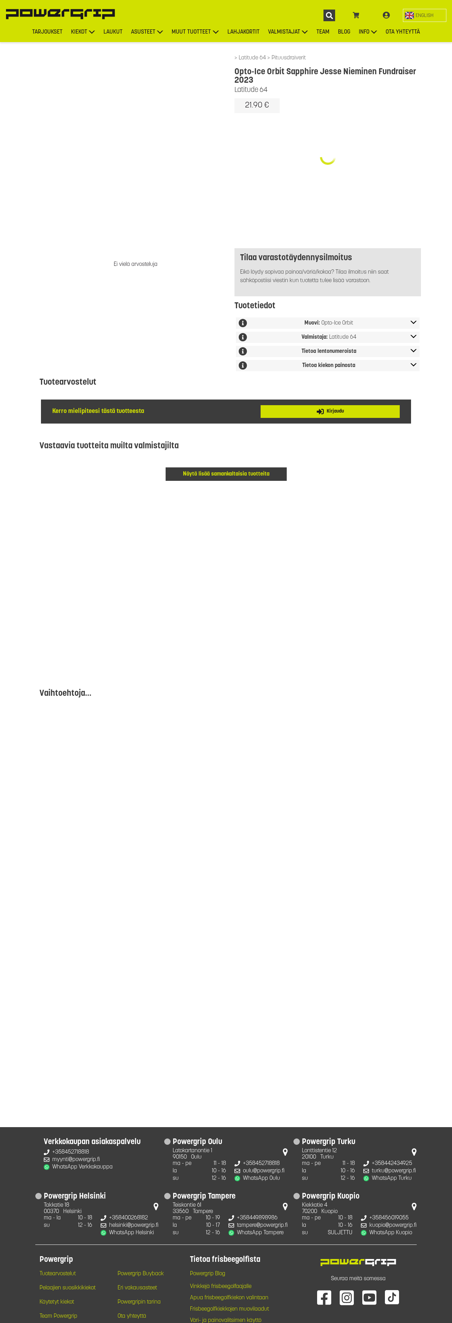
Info (364, 32)
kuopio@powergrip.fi (393, 1225)
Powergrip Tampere (204, 1197)
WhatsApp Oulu (261, 1178)
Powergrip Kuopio (330, 1197)
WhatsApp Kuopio (390, 1233)
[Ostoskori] (356, 15)
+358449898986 (257, 1218)
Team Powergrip (58, 1316)
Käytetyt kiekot (57, 1302)
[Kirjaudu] (386, 15)
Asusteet (143, 32)
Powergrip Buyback (141, 1274)
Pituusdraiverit (289, 58)
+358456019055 (389, 1218)
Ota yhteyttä (403, 32)
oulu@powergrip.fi (264, 1171)
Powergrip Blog (207, 1274)
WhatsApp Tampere (260, 1233)
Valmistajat (284, 32)
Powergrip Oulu (197, 1142)
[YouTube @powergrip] (369, 1297)
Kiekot (79, 32)
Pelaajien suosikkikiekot (68, 1288)
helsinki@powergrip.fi (134, 1225)
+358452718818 (70, 1152)
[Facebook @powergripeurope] (324, 1297)
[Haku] (329, 15)
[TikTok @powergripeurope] (392, 1297)
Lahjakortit (243, 32)
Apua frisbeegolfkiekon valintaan (229, 1298)
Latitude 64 (253, 58)
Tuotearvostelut (58, 1274)
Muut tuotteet (191, 32)
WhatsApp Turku (392, 1178)
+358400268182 (128, 1218)
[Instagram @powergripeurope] (347, 1297)
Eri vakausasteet (137, 1288)
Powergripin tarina (139, 1302)
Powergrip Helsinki (75, 1197)
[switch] (424, 15)
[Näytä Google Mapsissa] (285, 1153)
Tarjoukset (47, 32)
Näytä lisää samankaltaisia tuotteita (226, 474)
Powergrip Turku (328, 1142)
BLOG (344, 32)
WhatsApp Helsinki (131, 1233)
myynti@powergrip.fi (76, 1159)
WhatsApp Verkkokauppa (82, 1167)
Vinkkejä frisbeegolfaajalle (220, 1286)
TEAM (322, 32)
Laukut (113, 32)
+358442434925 (392, 1163)
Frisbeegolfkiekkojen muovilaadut (229, 1309)
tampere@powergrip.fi (262, 1225)
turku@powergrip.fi (394, 1171)
